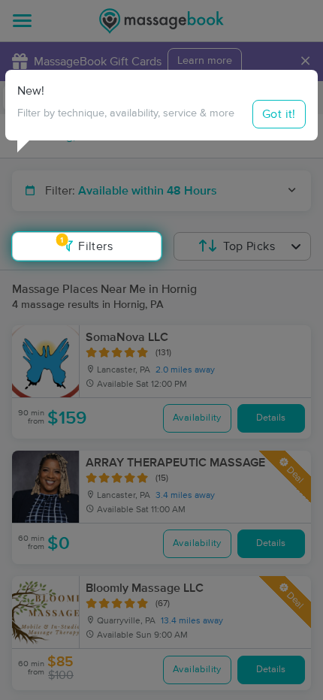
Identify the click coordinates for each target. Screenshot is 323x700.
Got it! (279, 114)
